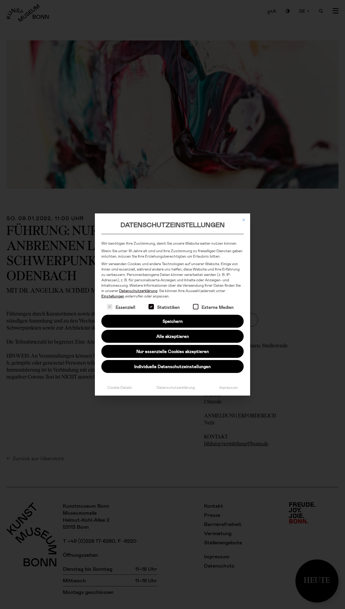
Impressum (228, 387)
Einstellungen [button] (112, 296)
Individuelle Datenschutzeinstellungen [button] (172, 366)
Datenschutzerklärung (138, 290)
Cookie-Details (119, 387)
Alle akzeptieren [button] (172, 336)
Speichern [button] (173, 321)
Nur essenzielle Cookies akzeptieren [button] (172, 351)
